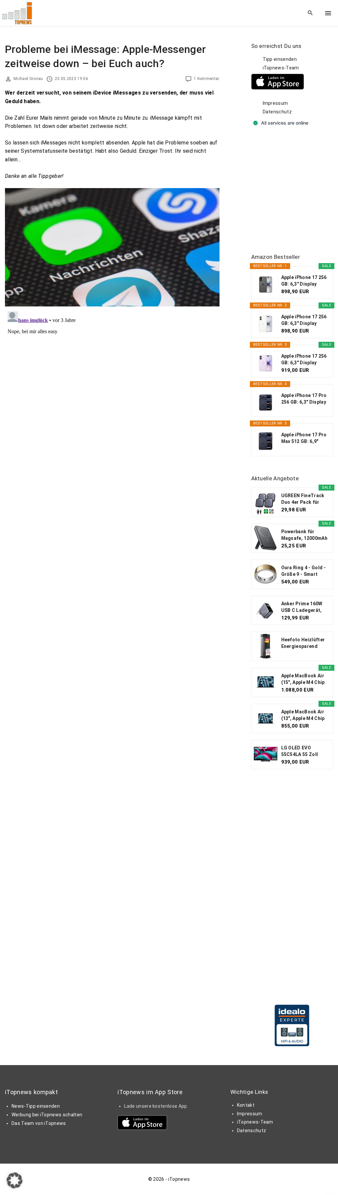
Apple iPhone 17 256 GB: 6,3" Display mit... (304, 281)
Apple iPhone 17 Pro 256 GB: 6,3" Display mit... (304, 399)
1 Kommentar (207, 78)
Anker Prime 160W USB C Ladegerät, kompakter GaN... (301, 607)
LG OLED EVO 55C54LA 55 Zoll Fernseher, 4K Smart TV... (304, 751)
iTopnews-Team (281, 67)
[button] (14, 1180)
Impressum (275, 103)
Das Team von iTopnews (39, 1123)
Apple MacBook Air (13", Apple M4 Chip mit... (303, 715)
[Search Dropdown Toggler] (310, 13)
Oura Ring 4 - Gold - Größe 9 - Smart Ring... (303, 571)
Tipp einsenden (280, 59)
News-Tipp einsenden (36, 1106)
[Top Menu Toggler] (328, 13)
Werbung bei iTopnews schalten (47, 1114)
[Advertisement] (294, 190)
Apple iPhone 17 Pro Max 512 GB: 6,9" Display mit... (304, 438)
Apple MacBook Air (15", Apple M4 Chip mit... (303, 679)
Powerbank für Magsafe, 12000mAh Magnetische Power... (304, 535)
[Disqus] (112, 391)
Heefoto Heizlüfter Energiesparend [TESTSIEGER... (303, 643)
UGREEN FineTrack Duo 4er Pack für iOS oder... (302, 499)
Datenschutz (277, 111)
